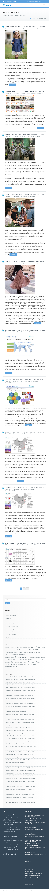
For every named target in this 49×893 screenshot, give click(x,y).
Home (30, 18)
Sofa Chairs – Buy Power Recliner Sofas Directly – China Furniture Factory (20, 751)
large (35, 233)
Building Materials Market (11, 615)
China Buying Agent (21, 649)
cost (26, 125)
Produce (26, 659)
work (22, 74)
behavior (35, 416)
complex (40, 462)
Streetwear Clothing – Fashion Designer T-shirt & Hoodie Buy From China (20, 676)
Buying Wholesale (22, 647)
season (34, 360)
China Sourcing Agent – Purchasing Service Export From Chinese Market (24, 488)
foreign (16, 122)
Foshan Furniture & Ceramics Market (31, 381)
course (25, 305)
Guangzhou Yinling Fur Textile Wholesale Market (15, 783)
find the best (8, 420)
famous (21, 474)
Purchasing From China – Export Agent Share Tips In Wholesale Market (20, 789)
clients (15, 165)
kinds (11, 242)
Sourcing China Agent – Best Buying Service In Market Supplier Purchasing (25, 330)
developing (7, 305)
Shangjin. (33, 890)
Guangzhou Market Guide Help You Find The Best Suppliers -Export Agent (20, 757)
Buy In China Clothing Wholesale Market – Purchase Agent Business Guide (25, 543)
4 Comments (16, 433)
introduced (21, 569)
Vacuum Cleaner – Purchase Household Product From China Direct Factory (20, 775)
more (16, 305)
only (18, 308)
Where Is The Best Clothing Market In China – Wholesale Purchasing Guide (20, 687)
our (16, 246)
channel (40, 171)
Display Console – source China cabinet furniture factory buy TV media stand (21, 743)
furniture (7, 478)
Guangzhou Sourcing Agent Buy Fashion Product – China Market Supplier (20, 781)
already (35, 166)
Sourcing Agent (34, 662)
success (25, 306)
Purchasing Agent (16, 662)
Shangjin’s (12, 569)
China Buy (14, 820)
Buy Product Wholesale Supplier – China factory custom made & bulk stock (25, 134)
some (28, 251)
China (32, 647)
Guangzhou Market (32, 657)
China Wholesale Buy (8, 654)
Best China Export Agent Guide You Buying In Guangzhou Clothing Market (20, 735)
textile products (41, 420)
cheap (10, 115)
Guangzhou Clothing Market (35, 28)
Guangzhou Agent (22, 657)
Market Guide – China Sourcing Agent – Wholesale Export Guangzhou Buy (20, 800)
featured (38, 471)
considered (40, 124)
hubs (11, 65)
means (26, 117)
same (36, 81)
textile (9, 413)
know (39, 511)
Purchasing (7, 662)
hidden (37, 517)
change (28, 120)
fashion (13, 117)
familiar (29, 518)
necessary (15, 366)
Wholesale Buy (20, 664)
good (41, 62)
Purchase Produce (35, 659)
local (12, 166)
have (8, 243)
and (22, 61)
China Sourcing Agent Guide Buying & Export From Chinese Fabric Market (20, 765)
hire (38, 300)
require (14, 321)
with (16, 367)
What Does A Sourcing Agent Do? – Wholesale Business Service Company (20, 759)
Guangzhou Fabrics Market (10, 382)
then (17, 525)
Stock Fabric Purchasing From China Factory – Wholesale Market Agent (20, 714)
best (18, 124)
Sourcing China (7, 664)
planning (28, 312)
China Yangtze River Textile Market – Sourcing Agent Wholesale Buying (20, 791)
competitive (40, 306)
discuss (42, 296)
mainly (23, 242)
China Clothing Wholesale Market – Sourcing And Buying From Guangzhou (20, 703)
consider (18, 120)
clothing (31, 411)
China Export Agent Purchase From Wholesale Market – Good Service (19, 725)
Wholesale (13, 664)
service (40, 414)
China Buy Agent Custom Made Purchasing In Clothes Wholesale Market (24, 195)
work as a (20, 418)
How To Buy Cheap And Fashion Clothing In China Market (17, 700)
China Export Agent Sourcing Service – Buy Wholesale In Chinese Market (24, 432)
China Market (33, 649)
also (11, 423)
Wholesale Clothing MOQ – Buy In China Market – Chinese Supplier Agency (20, 708)
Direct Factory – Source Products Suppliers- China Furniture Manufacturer (20, 749)
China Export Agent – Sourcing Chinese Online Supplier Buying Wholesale (24, 91)
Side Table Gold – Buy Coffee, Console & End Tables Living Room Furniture (20, 741)
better (14, 115)
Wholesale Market (11, 666)
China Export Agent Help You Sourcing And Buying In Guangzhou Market (20, 754)
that (6, 245)
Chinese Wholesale (37, 654)
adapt (9, 118)
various (10, 78)
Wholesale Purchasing (21, 666)
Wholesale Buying (27, 664)
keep (10, 246)
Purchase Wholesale (42, 659)
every (31, 360)
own (17, 365)
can (35, 235)
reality (8, 169)
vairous (37, 236)
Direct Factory (27, 28)
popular (27, 168)
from (39, 246)
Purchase (30, 659)
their (26, 248)
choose (13, 124)
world (36, 362)
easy (12, 125)
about (6, 297)
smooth (6, 300)
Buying (17, 647)
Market (16, 659)
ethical (26, 515)
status (42, 168)
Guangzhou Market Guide (40, 657)
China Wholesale (35, 652)
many (42, 64)
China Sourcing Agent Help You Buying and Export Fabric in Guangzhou (20, 767)
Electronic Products (28, 93)
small (12, 169)
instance (12, 473)
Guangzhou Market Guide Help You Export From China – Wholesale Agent (20, 717)
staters (34, 303)
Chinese (32, 654)
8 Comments (16, 136)
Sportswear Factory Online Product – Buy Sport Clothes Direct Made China (20, 679)
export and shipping (37, 408)
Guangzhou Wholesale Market (9, 659)
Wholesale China (33, 664)
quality (24, 458)
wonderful (40, 566)
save (15, 528)
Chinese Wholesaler (7, 657)
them (43, 248)
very (42, 166)
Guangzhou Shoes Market (10, 333)
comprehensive (14, 370)
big (40, 242)
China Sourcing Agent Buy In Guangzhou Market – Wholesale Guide (19, 727)
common (39, 168)
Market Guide (21, 659)
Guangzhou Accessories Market (31, 544)
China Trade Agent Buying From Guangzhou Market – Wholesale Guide (24, 380)
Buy (9, 647)
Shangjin (8, 120)
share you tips (41, 423)
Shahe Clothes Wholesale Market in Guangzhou (15, 762)
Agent (6, 647)
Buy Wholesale (27, 647)
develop (43, 305)
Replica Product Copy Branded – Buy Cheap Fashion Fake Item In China (20, 684)
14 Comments (16, 93)
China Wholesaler (27, 654)
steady (41, 308)
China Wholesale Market (18, 654)
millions (41, 359)
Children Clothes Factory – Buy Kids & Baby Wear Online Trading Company (25, 26)
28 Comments (16, 263)
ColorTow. (38, 890)
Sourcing (25, 662)
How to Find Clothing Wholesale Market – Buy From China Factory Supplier (20, 706)
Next (27, 588)
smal (10, 168)
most (29, 458)
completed (17, 82)
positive (25, 120)
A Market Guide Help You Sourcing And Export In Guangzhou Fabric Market (20, 786)
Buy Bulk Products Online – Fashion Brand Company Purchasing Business (24, 261)
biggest (37, 65)
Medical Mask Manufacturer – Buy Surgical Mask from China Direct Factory (20, 778)
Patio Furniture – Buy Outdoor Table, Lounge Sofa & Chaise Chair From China (21, 746)
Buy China (12, 647)
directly (40, 122)
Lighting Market (9, 637)
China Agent (40, 647)
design (42, 115)
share (15, 578)
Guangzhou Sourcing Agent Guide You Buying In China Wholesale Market (20, 738)
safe (11, 300)
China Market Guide (9, 652)
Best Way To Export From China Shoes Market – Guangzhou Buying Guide (20, 770)
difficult (13, 514)
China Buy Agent (11, 650)
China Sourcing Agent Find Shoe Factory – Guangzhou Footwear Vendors (20, 773)
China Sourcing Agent (18, 652)
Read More (12, 84)
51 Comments (16, 28)
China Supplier (26, 652)
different (37, 171)
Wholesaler (27, 666)
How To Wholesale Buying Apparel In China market (16, 711)
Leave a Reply (16, 196)
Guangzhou (12, 657)
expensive (35, 165)
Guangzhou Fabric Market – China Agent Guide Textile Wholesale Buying (20, 719)
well (12, 233)
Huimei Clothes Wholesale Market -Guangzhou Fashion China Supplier (19, 797)
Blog (23, 28)
